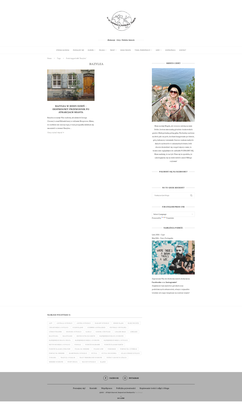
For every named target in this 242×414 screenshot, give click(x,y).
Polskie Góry (98, 349)
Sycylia (94, 353)
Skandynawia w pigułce (78, 353)
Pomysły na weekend (57, 353)
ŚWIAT (112, 50)
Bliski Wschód (133, 323)
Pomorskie (112, 349)
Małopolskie (67, 336)
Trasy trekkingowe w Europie (90, 357)
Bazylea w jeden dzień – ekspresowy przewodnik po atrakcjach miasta (71, 109)
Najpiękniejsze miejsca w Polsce (116, 340)
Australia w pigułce (64, 323)
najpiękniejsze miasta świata (60, 340)
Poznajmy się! (78, 50)
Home (49, 58)
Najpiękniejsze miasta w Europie (111, 336)
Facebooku (157, 282)
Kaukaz (89, 332)
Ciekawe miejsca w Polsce (58, 327)
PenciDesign (139, 392)
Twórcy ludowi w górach (116, 357)
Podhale (77, 344)
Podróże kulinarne (92, 344)
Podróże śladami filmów (113, 344)
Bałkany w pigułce (102, 323)
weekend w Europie (56, 362)
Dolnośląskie (78, 327)
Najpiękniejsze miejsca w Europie (87, 340)
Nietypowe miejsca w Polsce (59, 344)
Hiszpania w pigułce (73, 332)
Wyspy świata (72, 362)
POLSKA (102, 50)
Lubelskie (133, 332)
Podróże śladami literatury (59, 349)
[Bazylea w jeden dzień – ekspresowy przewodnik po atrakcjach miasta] (71, 85)
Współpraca (170, 50)
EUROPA (91, 50)
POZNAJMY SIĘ (187, 150)
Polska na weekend (82, 349)
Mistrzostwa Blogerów (86, 336)
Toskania (52, 357)
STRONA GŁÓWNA (62, 50)
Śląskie (103, 362)
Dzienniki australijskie (96, 327)
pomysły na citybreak (128, 349)
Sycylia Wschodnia (109, 353)
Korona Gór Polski (103, 332)
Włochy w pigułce (89, 362)
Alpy (50, 323)
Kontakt (182, 50)
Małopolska (53, 336)
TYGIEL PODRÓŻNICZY (142, 50)
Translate (170, 218)
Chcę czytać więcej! (54, 132)
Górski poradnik (55, 332)
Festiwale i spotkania (118, 327)
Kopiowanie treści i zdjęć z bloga (154, 388)
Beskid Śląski (118, 323)
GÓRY (158, 50)
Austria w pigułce (84, 323)
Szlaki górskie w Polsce (130, 353)
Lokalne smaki (120, 332)
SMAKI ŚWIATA (125, 50)
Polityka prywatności (125, 388)
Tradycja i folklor (67, 357)
